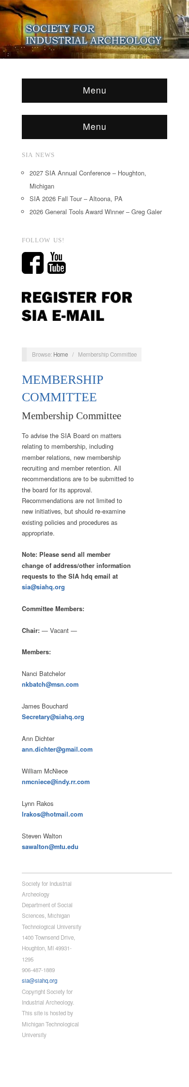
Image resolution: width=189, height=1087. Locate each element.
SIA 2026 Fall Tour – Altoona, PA (76, 198)
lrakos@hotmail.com (52, 814)
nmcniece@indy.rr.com (56, 781)
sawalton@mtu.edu (50, 846)
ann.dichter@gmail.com (57, 749)
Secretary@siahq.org (53, 716)
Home (60, 354)
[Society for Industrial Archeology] (94, 32)
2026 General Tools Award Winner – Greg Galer (96, 211)
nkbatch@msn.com (50, 684)
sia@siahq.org (43, 587)
